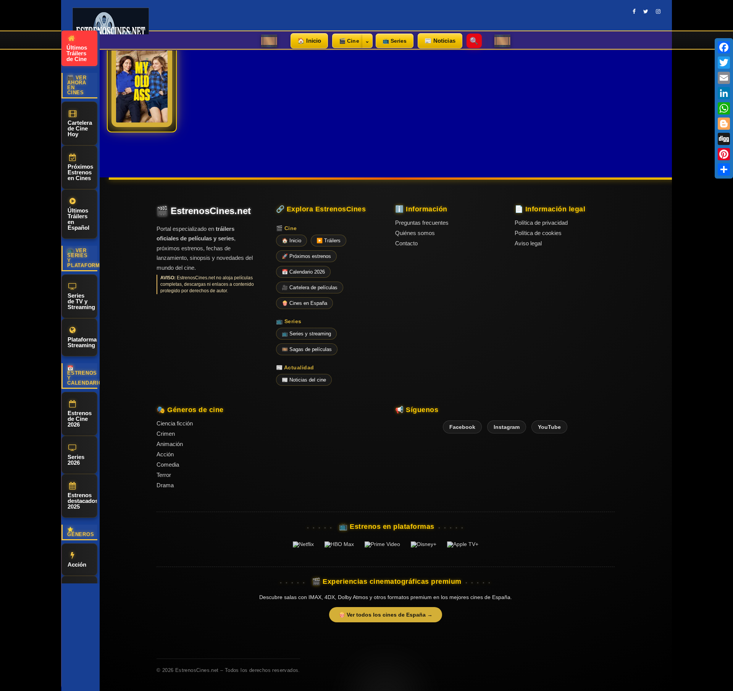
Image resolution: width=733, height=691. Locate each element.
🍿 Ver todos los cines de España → (386, 615)
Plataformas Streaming (82, 342)
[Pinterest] (723, 154)
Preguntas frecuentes (422, 222)
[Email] (723, 77)
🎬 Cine (349, 41)
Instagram (507, 427)
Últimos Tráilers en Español (78, 219)
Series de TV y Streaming (81, 301)
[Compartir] (723, 169)
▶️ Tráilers (328, 240)
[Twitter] (723, 62)
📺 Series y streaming (306, 334)
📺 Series (395, 41)
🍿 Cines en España (304, 303)
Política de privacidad (541, 222)
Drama (165, 485)
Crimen (166, 433)
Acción (77, 564)
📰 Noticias (440, 40)
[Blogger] (723, 123)
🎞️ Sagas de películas (307, 349)
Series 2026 (76, 460)
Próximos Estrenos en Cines (80, 172)
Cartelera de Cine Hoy (80, 128)
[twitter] (645, 11)
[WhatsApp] (723, 108)
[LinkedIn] (723, 93)
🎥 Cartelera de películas (309, 287)
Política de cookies (538, 233)
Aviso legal (528, 243)
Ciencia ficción (175, 423)
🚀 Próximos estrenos (306, 256)
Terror (164, 475)
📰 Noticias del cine (304, 380)
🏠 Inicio (309, 40)
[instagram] (658, 11)
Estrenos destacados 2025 (82, 501)
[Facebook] (723, 47)
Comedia (168, 464)
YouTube (549, 427)
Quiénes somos (415, 233)
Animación (170, 444)
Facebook (462, 427)
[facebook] (634, 11)
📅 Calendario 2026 (303, 272)
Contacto (406, 243)
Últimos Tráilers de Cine (76, 53)
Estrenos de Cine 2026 (80, 419)
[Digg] (723, 139)
